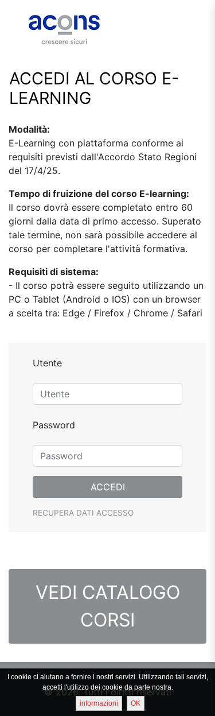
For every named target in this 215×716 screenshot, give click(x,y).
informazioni (99, 703)
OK (135, 703)
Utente (47, 363)
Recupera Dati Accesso (83, 512)
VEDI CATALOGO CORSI (108, 606)
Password (54, 425)
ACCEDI (108, 487)
